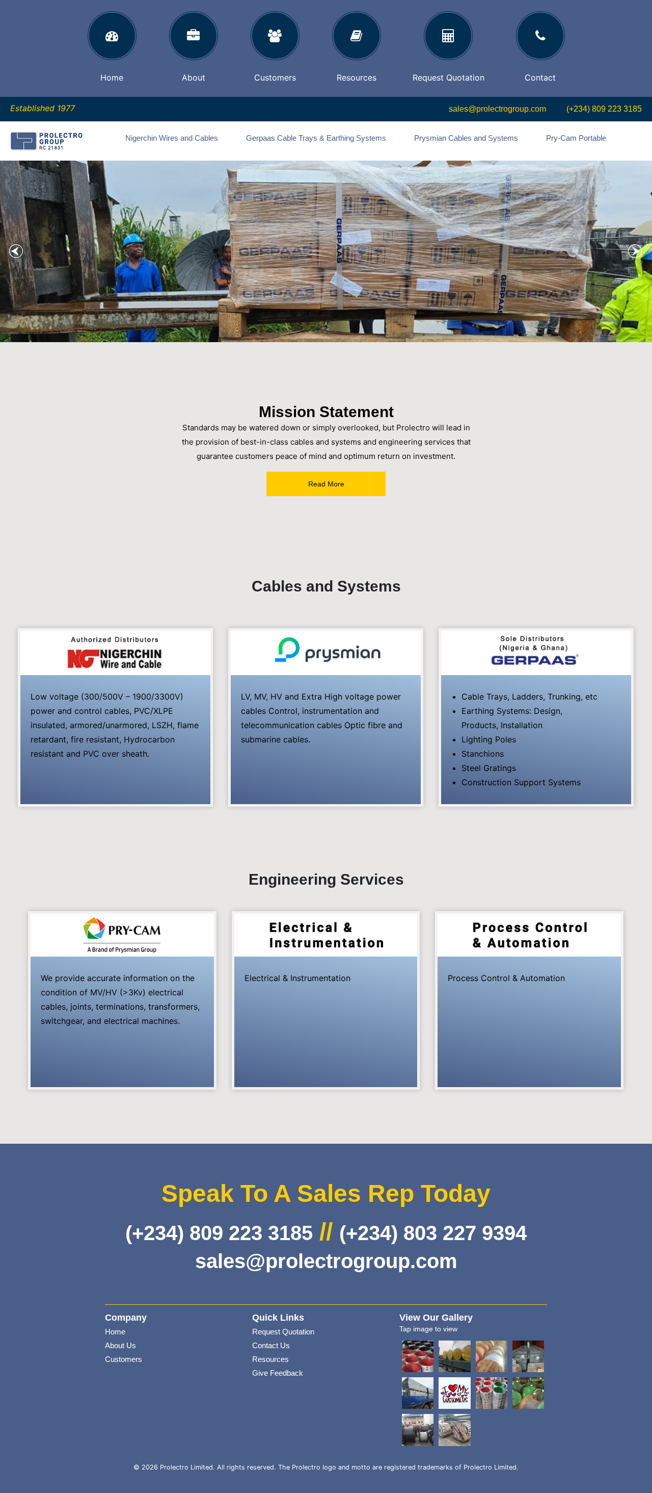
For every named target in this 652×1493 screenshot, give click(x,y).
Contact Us (271, 1345)
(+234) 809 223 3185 (604, 109)
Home (115, 1331)
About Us (120, 1345)
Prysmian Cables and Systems (466, 138)
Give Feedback (277, 1373)
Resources (270, 1359)
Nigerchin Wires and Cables (171, 138)
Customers (123, 1359)
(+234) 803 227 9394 (433, 1233)
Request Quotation (283, 1331)
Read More (326, 484)
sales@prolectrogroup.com (497, 109)
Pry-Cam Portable (576, 138)
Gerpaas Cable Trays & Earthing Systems (316, 138)
